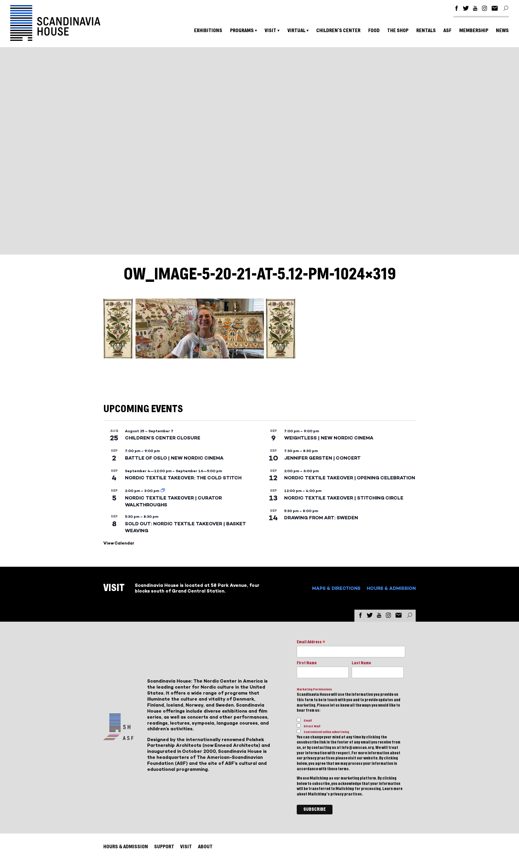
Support (164, 846)
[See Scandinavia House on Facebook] (457, 9)
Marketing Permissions (314, 689)
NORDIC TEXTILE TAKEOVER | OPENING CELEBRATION (349, 478)
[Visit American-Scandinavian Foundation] (118, 738)
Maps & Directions (336, 588)
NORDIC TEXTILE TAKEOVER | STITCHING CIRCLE (343, 498)
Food (374, 30)
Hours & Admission (391, 588)
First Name (307, 663)
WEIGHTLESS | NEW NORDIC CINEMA (328, 438)
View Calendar (118, 543)
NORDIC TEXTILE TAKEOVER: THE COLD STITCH (183, 478)
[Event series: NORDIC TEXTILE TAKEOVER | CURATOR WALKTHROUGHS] (163, 491)
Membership (473, 30)
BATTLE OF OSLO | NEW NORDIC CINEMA (174, 458)
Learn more (392, 789)
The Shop (397, 30)
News (502, 30)
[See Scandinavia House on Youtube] (475, 9)
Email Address (311, 642)
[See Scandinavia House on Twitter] (466, 9)
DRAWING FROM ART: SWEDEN (321, 518)
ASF (447, 30)
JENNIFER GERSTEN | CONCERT (322, 458)
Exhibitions (208, 30)
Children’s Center (338, 30)
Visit (270, 30)
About (205, 846)
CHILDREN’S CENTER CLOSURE (162, 438)
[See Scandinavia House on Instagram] (484, 9)
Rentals (426, 30)
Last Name (361, 663)
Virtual (296, 30)
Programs (242, 30)
